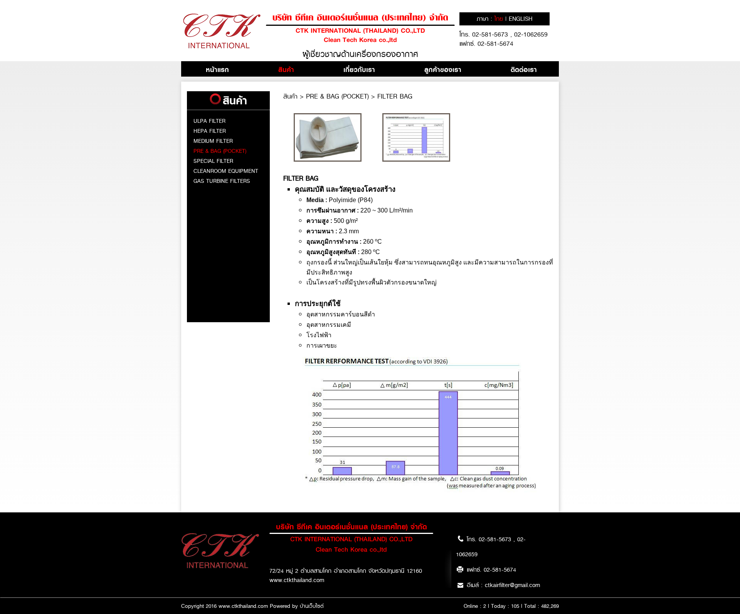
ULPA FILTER (209, 121)
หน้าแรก (217, 69)
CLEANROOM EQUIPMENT (225, 171)
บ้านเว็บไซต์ (312, 606)
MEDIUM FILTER (213, 141)
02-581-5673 (491, 34)
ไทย (499, 18)
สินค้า (286, 69)
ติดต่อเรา (524, 69)
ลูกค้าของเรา (442, 69)
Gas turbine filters (221, 181)
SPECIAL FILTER (213, 161)
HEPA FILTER (209, 131)
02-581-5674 (495, 43)
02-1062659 (531, 34)
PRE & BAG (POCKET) (219, 151)
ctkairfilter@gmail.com (512, 585)
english (520, 18)
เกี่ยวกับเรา (359, 69)
